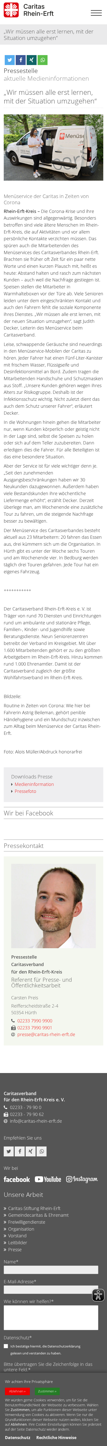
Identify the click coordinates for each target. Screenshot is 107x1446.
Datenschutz (17, 1437)
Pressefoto (25, 791)
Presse (15, 1249)
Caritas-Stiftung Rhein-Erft (34, 1208)
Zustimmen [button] (46, 1391)
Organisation (21, 1229)
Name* (11, 1262)
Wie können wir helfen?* (29, 1301)
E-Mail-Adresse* (20, 1281)
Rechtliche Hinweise (56, 1437)
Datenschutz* (18, 1338)
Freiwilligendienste (26, 1222)
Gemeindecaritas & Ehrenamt (38, 1215)
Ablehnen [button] (16, 1391)
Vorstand (17, 1236)
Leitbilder (17, 1242)
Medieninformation (34, 784)
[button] (10, 60)
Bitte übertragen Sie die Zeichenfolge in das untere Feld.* (48, 1367)
